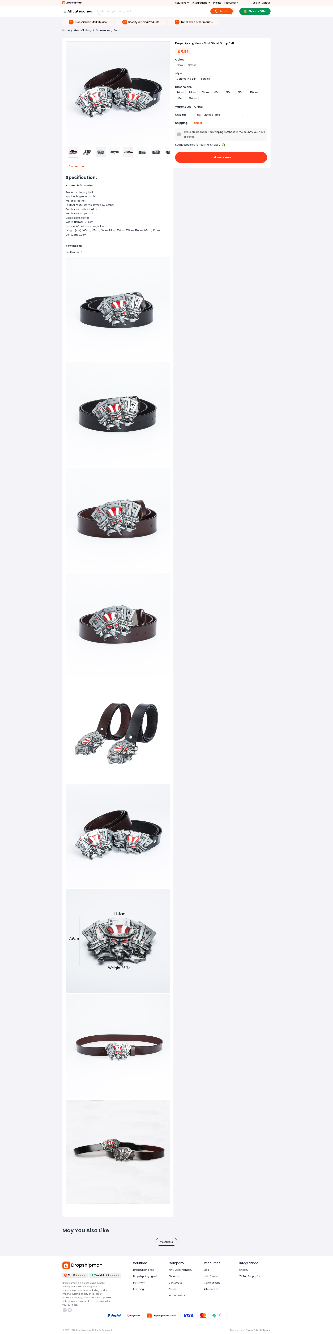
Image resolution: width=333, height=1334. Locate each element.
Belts (117, 30)
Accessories (103, 30)
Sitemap (266, 1330)
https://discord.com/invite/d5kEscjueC (70, 1310)
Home (66, 30)
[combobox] (215, 115)
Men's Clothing (83, 30)
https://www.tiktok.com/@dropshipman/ (65, 1310)
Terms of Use (237, 1330)
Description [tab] (76, 166)
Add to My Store (221, 157)
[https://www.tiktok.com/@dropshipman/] (65, 1310)
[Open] (242, 115)
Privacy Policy (253, 1330)
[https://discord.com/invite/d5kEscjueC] (70, 1310)
